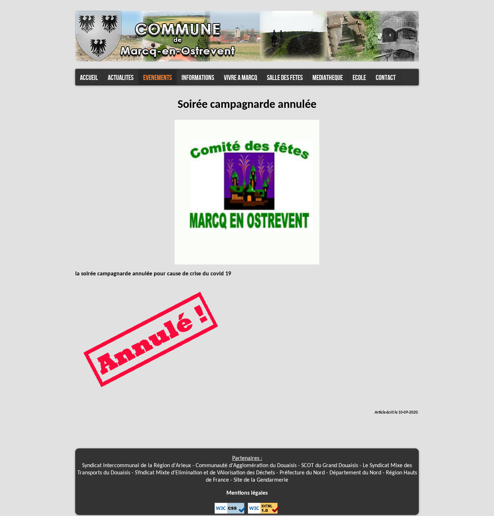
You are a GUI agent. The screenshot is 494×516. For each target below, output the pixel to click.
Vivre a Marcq (240, 77)
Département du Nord (355, 473)
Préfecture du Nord (302, 473)
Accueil (89, 77)
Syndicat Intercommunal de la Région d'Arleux (136, 466)
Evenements (157, 77)
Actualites (120, 77)
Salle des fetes (285, 77)
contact (386, 77)
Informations (198, 77)
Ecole (359, 77)
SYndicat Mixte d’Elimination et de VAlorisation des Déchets (205, 473)
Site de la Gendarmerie (261, 480)
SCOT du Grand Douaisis (329, 466)
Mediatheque (327, 77)
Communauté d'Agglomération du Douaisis (246, 466)
